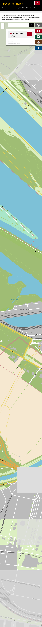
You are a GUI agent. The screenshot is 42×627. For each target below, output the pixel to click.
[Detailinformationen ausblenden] (29, 33)
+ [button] (2, 24)
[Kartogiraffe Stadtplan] (37, 3)
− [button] (2, 27)
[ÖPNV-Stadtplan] (38, 37)
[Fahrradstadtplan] (38, 42)
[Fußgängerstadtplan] (38, 48)
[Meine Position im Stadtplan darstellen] (38, 25)
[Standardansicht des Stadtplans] (38, 31)
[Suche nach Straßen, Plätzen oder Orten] (31, 25)
